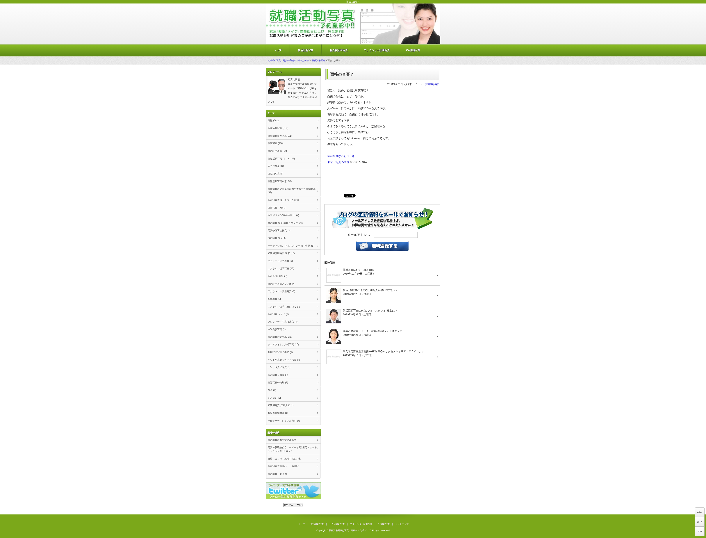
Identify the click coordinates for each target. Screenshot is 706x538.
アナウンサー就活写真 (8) (281, 291)
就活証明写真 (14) (277, 150)
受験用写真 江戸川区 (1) (280, 405)
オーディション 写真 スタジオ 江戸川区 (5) (291, 245)
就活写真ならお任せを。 (342, 156)
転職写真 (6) (274, 298)
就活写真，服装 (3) (278, 375)
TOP (700, 531)
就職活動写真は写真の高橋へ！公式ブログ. (350, 530)
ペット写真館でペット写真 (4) (284, 359)
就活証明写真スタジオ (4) (281, 283)
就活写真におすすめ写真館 (282, 440)
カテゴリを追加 (276, 166)
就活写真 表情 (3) (277, 207)
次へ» (699, 522)
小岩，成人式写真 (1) (279, 367)
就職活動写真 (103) (278, 128)
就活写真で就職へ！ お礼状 (283, 466)
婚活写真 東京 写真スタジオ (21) (285, 223)
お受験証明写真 (339, 50)
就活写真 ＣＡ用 (277, 474)
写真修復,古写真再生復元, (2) (283, 215)
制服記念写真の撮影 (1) (280, 352)
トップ (277, 50)
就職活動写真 (318, 60)
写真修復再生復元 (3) (279, 230)
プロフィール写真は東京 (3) (282, 321)
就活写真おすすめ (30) (280, 337)
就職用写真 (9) (275, 173)
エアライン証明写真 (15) (281, 268)
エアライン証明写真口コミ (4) (284, 306)
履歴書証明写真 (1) (278, 412)
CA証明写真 (413, 50)
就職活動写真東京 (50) (280, 181)
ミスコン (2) (274, 397)
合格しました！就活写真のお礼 (284, 458)
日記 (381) (273, 120)
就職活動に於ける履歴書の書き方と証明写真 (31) (291, 191)
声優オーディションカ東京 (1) (284, 420)
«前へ (699, 512)
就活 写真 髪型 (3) (277, 276)
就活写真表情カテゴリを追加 (283, 200)
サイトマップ (402, 524)
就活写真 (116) (275, 143)
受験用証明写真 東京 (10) (281, 253)
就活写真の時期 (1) (278, 382)
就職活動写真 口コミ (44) (281, 158)
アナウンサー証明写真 (377, 50)
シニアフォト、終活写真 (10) (283, 344)
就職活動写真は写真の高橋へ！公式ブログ (288, 60)
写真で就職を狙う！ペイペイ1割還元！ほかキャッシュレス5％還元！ (292, 449)
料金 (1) (272, 390)
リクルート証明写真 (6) (280, 260)
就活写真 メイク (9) (278, 314)
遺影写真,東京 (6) (277, 238)
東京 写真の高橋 (338, 162)
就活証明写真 (305, 50)
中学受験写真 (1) (277, 329)
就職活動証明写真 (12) (280, 135)
